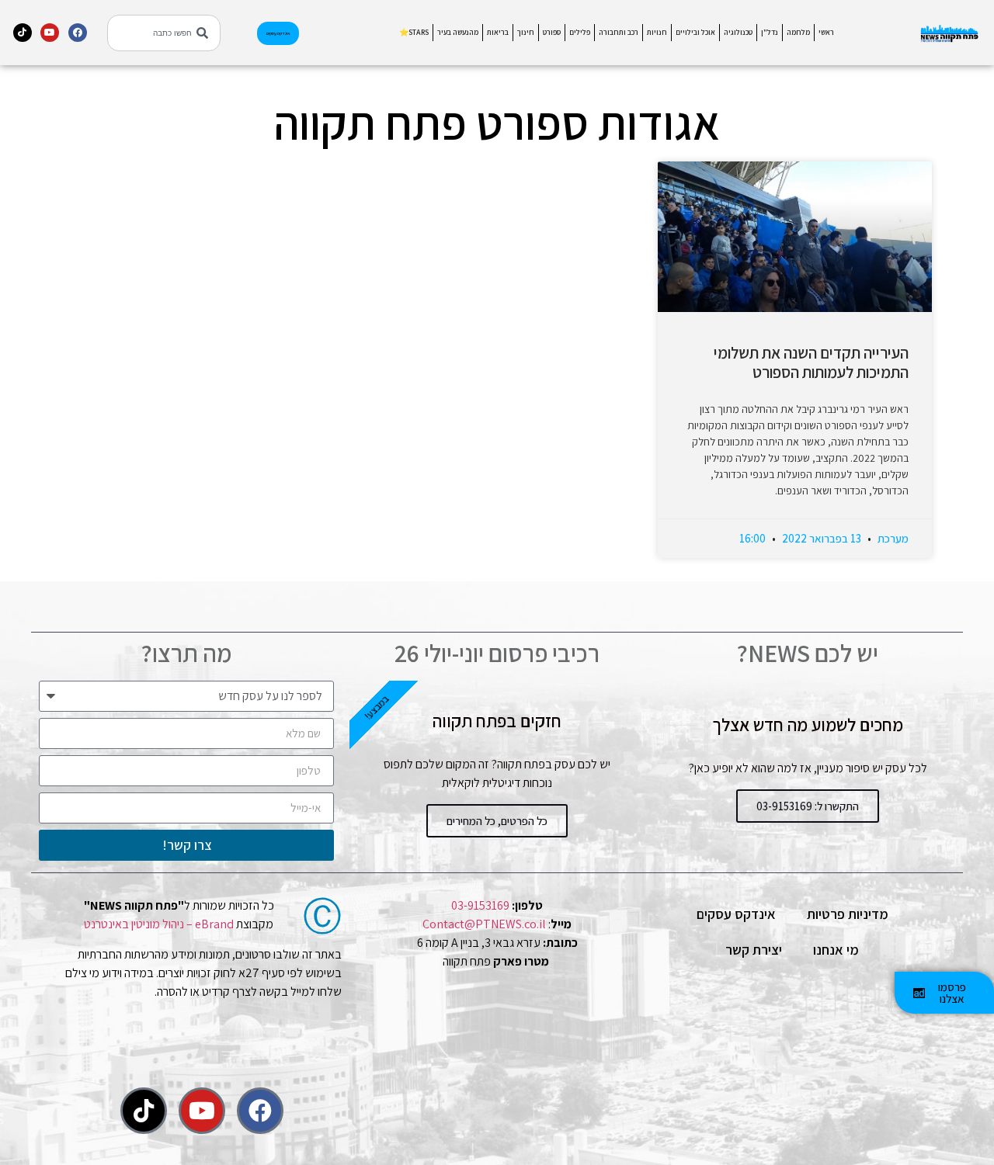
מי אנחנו (836, 950)
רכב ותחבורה (618, 32)
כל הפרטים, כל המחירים (497, 820)
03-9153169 (480, 905)
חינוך (525, 32)
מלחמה (798, 32)
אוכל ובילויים (695, 32)
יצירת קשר (753, 950)
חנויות (657, 32)
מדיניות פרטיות (847, 914)
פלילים (579, 32)
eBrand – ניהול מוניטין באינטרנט (159, 924)
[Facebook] (77, 32)
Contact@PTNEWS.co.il (484, 924)
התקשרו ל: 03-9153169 (807, 806)
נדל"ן (769, 32)
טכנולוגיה (738, 32)
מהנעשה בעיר (457, 32)
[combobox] (164, 33)
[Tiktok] (22, 32)
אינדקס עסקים (736, 914)
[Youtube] (49, 32)
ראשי (826, 32)
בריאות (498, 32)
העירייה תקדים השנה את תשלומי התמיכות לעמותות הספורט (811, 362)
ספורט (552, 32)
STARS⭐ (414, 32)
